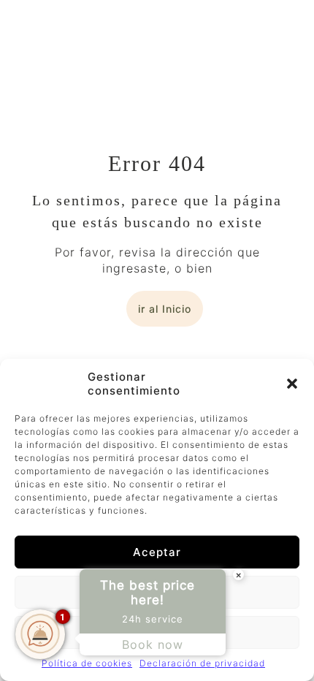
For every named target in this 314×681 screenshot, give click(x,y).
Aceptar (157, 552)
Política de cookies (87, 663)
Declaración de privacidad (202, 663)
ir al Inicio (164, 309)
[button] (292, 383)
